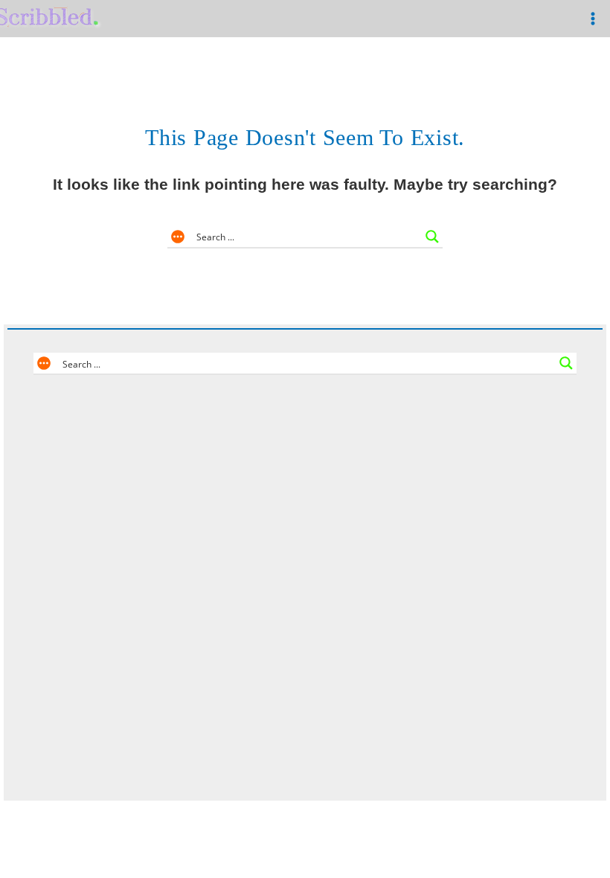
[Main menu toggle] (592, 18)
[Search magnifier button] (432, 236)
